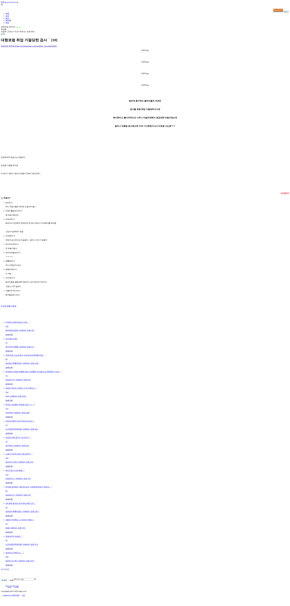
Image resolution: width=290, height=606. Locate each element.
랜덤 (7, 23)
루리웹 (8, 20)
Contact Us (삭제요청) (11, 595)
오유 (7, 16)
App (23, 595)
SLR (7, 18)
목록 (8, 306)
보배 (7, 13)
